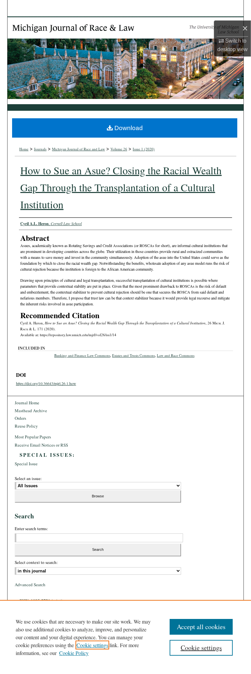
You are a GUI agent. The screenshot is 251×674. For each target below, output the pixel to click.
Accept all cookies (201, 626)
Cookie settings (92, 645)
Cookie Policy (74, 652)
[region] (125, 637)
